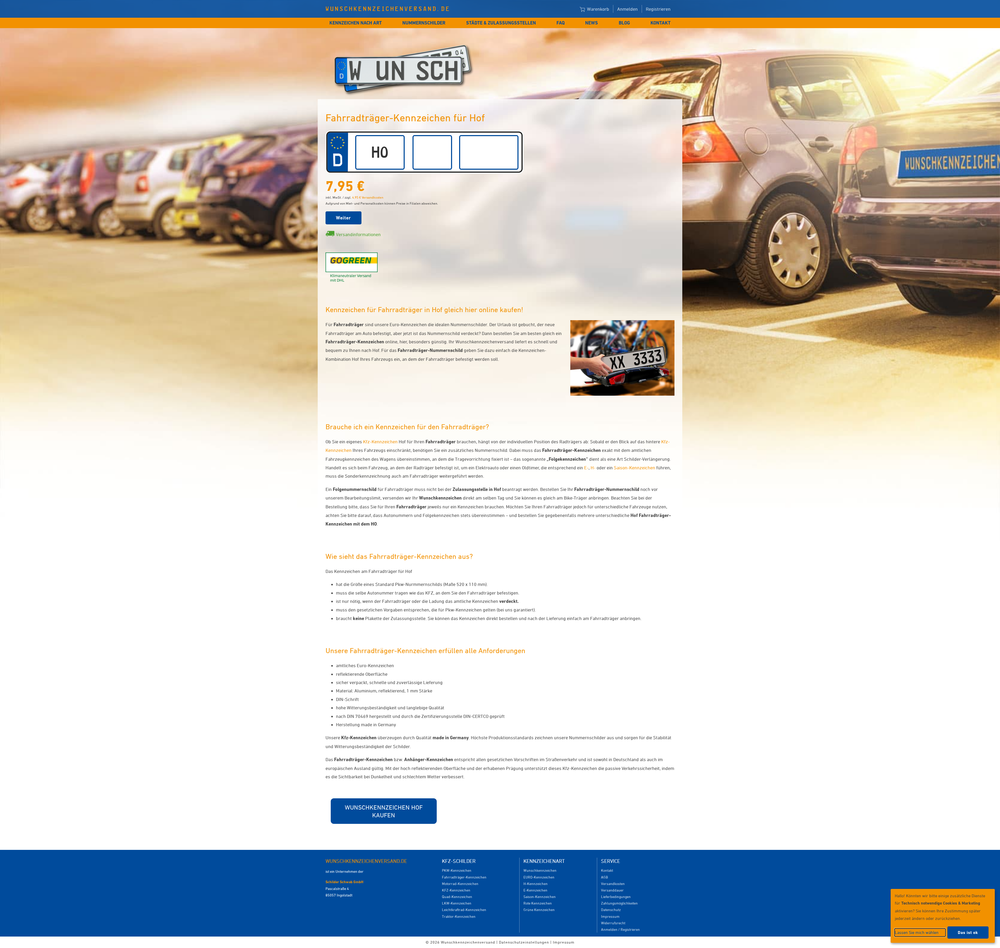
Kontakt (661, 23)
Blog (624, 23)
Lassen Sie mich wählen (917, 932)
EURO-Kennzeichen (538, 877)
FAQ (561, 23)
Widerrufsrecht (613, 923)
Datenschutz (611, 909)
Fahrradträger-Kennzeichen (464, 877)
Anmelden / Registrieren (620, 929)
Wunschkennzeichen (540, 870)
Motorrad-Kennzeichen (460, 883)
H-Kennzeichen (535, 883)
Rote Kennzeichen (537, 903)
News (591, 23)
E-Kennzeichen (535, 890)
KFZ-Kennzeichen (456, 890)
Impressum (610, 916)
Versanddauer (612, 890)
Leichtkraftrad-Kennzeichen (464, 909)
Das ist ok (968, 932)
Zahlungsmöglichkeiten (619, 903)
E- (586, 467)
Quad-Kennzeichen (457, 896)
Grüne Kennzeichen (539, 909)
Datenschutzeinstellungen (524, 942)
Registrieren (658, 8)
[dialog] (943, 916)
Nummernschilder (423, 23)
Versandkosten (613, 883)
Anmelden (627, 8)
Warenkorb (597, 8)
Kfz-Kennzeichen (380, 441)
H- (593, 467)
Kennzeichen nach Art (355, 23)
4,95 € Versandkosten (367, 197)
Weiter (343, 217)
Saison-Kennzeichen (634, 467)
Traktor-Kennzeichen (459, 916)
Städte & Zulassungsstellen (501, 23)
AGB (604, 877)
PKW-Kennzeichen (456, 870)
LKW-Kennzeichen (456, 903)
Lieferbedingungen (616, 896)
